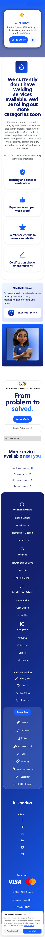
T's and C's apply (24, 33)
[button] (22, 540)
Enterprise (22, 645)
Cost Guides (22, 608)
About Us (22, 638)
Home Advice (22, 600)
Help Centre (22, 660)
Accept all (32, 931)
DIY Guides (22, 615)
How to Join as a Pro (22, 563)
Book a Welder (22, 518)
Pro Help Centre (22, 578)
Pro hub (22, 570)
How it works (22, 525)
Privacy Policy (23, 907)
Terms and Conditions (22, 900)
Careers (22, 653)
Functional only (12, 931)
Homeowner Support (22, 533)
